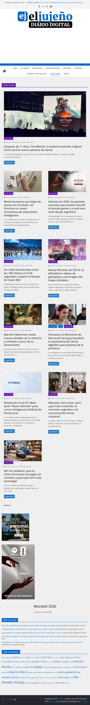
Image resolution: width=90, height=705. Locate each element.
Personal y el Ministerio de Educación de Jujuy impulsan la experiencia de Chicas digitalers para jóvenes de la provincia (66, 341)
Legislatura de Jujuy (56, 667)
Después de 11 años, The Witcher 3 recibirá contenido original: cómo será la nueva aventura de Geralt (43, 148)
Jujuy (15, 68)
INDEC (13, 667)
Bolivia (23, 657)
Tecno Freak (55, 74)
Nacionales (37, 68)
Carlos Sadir (46, 657)
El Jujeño (31, 142)
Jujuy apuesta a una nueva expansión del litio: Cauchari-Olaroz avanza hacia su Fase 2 (32, 633)
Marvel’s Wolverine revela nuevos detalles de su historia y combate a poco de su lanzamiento (22, 340)
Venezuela (60, 683)
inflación (19, 667)
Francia (71, 662)
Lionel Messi (67, 667)
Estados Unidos (60, 661)
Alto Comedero (7, 657)
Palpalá (33, 677)
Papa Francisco (40, 678)
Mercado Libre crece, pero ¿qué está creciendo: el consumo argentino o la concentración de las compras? (64, 409)
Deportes (67, 68)
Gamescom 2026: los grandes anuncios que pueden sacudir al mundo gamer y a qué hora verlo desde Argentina (66, 207)
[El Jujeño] (4, 71)
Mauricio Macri (18, 672)
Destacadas (52, 326)
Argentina (16, 657)
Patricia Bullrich (53, 677)
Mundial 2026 (54, 672)
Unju (54, 683)
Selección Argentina (32, 683)
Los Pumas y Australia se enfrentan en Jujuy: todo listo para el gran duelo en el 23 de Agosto (61, 3)
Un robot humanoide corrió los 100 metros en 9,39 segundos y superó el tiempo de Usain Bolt (22, 275)
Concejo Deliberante (66, 657)
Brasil (28, 657)
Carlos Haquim (35, 657)
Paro (46, 677)
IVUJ (23, 667)
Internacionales (53, 68)
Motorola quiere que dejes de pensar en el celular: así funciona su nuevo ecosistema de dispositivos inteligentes (22, 208)
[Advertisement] (45, 47)
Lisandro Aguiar (79, 667)
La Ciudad (25, 68)
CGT (53, 657)
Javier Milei (29, 667)
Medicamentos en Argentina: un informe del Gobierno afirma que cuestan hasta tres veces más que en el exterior (42, 642)
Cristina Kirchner (26, 662)
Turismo (49, 683)
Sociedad (78, 68)
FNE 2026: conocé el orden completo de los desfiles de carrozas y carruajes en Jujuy (32, 625)
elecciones (50, 662)
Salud (66, 74)
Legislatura (46, 667)
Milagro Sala (32, 672)
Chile (56, 657)
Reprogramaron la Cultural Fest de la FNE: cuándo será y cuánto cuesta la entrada (31, 629)
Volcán (67, 683)
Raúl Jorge (63, 677)
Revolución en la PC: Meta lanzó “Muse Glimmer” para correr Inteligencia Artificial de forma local (23, 408)
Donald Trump (39, 661)
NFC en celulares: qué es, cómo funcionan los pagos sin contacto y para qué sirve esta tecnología (23, 476)
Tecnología (43, 683)
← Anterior (6, 505)
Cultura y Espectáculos (36, 74)
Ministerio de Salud (43, 672)
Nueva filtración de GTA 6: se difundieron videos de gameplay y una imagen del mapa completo (66, 275)
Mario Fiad (5, 672)
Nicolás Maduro (25, 678)
